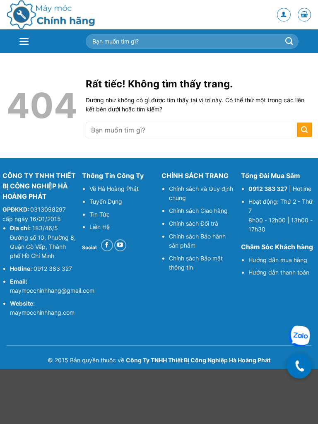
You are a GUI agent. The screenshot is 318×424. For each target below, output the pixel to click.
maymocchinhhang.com (42, 312)
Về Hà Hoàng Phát (114, 188)
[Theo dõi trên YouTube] (120, 245)
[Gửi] (304, 130)
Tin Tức (99, 214)
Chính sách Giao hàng (198, 210)
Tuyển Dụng (105, 201)
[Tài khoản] (284, 15)
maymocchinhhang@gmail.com (52, 290)
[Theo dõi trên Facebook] (107, 245)
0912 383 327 (53, 268)
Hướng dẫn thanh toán (279, 272)
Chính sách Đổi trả (193, 223)
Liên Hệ (99, 226)
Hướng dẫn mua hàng (277, 259)
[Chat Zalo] (299, 336)
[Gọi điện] (299, 366)
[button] (304, 15)
